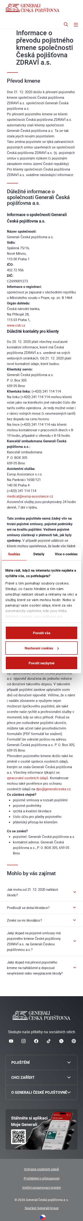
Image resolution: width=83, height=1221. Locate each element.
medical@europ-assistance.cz (30, 496)
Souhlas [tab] (14, 554)
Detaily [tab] (38, 554)
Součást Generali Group (42, 1208)
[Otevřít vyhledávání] (66, 25)
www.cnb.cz (16, 325)
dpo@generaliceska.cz (53, 789)
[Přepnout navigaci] (75, 25)
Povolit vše (41, 633)
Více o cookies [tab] (66, 554)
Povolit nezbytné (41, 663)
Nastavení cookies (39, 648)
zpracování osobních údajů (27, 777)
